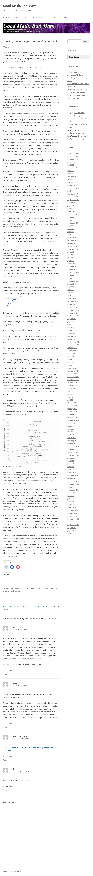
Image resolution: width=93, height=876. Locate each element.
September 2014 (73, 249)
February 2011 (72, 371)
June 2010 (70, 394)
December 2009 (73, 411)
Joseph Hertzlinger (21, 736)
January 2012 (72, 339)
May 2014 (70, 258)
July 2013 (70, 287)
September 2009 (73, 420)
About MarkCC (52, 17)
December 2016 (73, 197)
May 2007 (70, 501)
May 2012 (70, 327)
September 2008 (73, 455)
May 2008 (70, 467)
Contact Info (36, 17)
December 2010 (73, 377)
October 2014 (72, 246)
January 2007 (72, 513)
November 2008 (73, 449)
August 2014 (71, 252)
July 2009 (70, 426)
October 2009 (72, 417)
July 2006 (70, 530)
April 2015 (70, 234)
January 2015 (72, 243)
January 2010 (72, 409)
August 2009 (71, 423)
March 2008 (71, 472)
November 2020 (73, 159)
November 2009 (73, 414)
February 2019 (72, 176)
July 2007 (70, 496)
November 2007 (73, 484)
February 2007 (72, 510)
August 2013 (71, 284)
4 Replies (6, 47)
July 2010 (70, 391)
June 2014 (70, 255)
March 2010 (71, 403)
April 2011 (70, 365)
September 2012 (73, 316)
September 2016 (73, 200)
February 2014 (72, 266)
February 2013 (72, 301)
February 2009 (72, 441)
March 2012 (71, 333)
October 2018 (72, 179)
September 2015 (73, 223)
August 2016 (71, 203)
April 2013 (70, 295)
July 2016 (70, 205)
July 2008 (70, 461)
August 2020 (71, 162)
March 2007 (71, 507)
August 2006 (71, 528)
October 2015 (72, 220)
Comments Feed (20, 17)
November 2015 (73, 217)
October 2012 (72, 313)
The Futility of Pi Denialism (48, 606)
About (66, 17)
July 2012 (70, 322)
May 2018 (70, 182)
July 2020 (70, 165)
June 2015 (70, 229)
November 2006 (73, 519)
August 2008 (71, 458)
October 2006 (72, 522)
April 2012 (70, 330)
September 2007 (73, 490)
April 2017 (70, 191)
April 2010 (70, 400)
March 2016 (71, 211)
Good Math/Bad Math (20, 6)
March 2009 (71, 438)
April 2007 (70, 504)
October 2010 (72, 382)
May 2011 (70, 362)
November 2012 (73, 310)
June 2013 (70, 290)
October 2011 (72, 348)
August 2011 (71, 353)
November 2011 (73, 345)
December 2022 (73, 153)
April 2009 (70, 435)
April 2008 (70, 470)
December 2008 (73, 446)
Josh (15, 683)
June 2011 (70, 359)
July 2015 (70, 226)
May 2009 (70, 432)
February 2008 (72, 475)
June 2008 (70, 464)
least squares (45, 588)
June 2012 (70, 324)
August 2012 (71, 319)
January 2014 (72, 269)
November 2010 (73, 380)
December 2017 (73, 188)
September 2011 (73, 351)
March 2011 (71, 368)
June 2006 (70, 533)
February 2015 (72, 240)
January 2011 (72, 374)
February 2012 (72, 336)
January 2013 (72, 304)
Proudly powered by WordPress (14, 872)
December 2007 (73, 481)
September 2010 (73, 385)
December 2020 (73, 156)
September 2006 (73, 525)
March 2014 (71, 263)
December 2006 (73, 516)
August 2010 (71, 388)
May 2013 (70, 293)
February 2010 (72, 406)
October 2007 (72, 487)
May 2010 (70, 397)
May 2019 (70, 174)
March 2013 (71, 298)
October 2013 (72, 278)
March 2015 (71, 237)
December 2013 (73, 272)
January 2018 (72, 185)
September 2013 (73, 281)
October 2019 (72, 168)
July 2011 (70, 356)
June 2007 (70, 499)
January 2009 (72, 443)
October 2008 (72, 452)
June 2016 (70, 208)
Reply (5, 674)
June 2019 (70, 171)
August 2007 (71, 493)
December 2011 (73, 342)
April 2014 (70, 261)
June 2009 (70, 429)
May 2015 (70, 232)
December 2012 (73, 307)
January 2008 (72, 478)
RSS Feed (6, 17)
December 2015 (73, 214)
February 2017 (72, 194)
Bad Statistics (26, 588)
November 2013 (73, 275)
